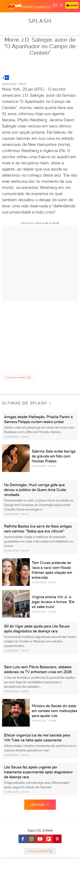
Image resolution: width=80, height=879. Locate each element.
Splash (40, 21)
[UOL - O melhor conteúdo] (15, 6)
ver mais (37, 804)
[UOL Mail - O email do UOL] (55, 5)
